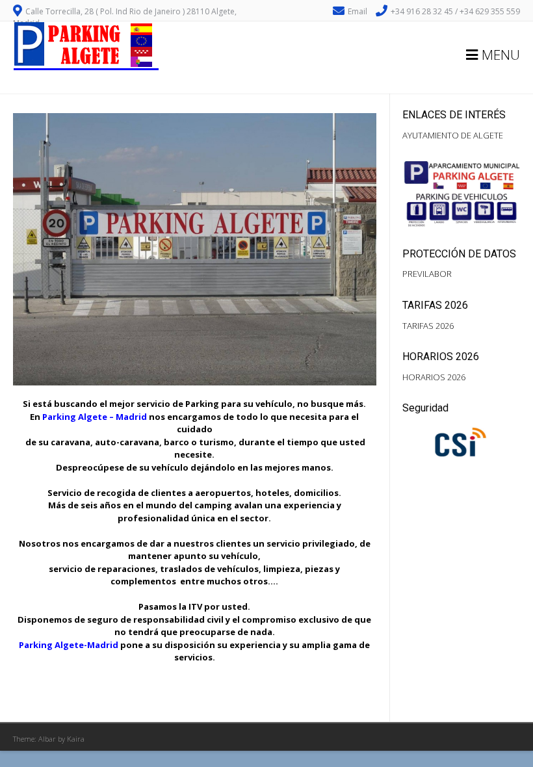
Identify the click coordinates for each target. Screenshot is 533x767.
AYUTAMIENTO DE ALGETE (452, 135)
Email (357, 11)
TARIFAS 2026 (428, 326)
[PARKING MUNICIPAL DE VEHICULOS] (86, 67)
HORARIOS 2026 (433, 377)
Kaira (75, 739)
